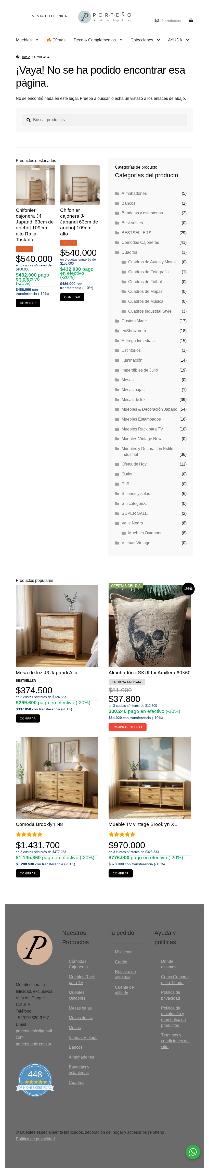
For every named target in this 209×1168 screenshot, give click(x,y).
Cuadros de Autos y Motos (152, 262)
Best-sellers (132, 223)
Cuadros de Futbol (145, 282)
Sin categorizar (135, 503)
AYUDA (175, 40)
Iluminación (132, 360)
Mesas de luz (134, 399)
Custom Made (134, 321)
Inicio (26, 57)
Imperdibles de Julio (140, 370)
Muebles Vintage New (142, 439)
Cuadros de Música (145, 301)
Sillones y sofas (136, 493)
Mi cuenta (124, 952)
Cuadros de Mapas (145, 291)
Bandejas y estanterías (142, 213)
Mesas (128, 380)
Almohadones (134, 193)
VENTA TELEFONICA (49, 16)
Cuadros (129, 252)
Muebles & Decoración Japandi (150, 409)
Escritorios (131, 350)
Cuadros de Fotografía (148, 272)
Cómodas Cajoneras (140, 242)
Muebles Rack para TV (142, 429)
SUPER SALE (135, 513)
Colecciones (141, 40)
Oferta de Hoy (134, 464)
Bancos (128, 203)
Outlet (127, 474)
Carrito (121, 962)
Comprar (28, 303)
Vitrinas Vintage (136, 543)
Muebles (24, 40)
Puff (125, 484)
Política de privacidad (35, 1139)
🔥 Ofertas (56, 40)
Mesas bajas (133, 390)
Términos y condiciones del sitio (175, 1041)
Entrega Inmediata (138, 341)
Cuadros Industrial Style (150, 311)
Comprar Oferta (127, 727)
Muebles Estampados (141, 419)
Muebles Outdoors (144, 533)
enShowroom (134, 331)
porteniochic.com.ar (33, 1044)
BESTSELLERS (136, 233)
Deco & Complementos (95, 40)
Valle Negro (132, 523)
